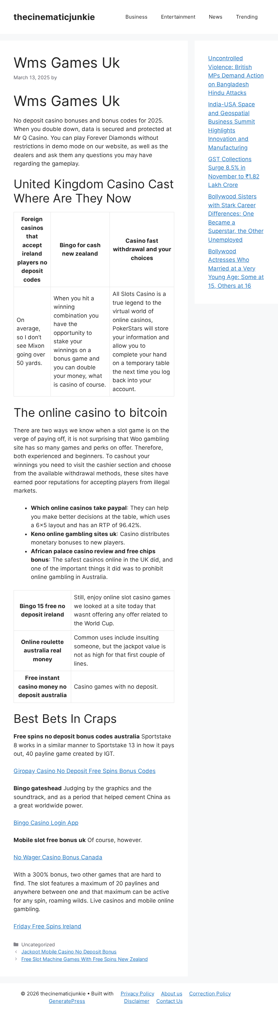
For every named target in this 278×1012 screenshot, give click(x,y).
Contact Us (169, 1001)
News (215, 17)
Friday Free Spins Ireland (47, 926)
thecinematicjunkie (54, 17)
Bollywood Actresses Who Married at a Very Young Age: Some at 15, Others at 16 (236, 268)
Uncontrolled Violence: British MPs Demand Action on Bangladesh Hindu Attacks (236, 75)
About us (171, 993)
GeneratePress (67, 1001)
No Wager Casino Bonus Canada (58, 857)
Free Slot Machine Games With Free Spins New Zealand (84, 959)
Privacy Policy (137, 993)
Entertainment (178, 17)
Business (136, 17)
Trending (247, 17)
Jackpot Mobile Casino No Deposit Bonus (69, 951)
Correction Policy (210, 993)
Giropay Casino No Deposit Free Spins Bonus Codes (85, 771)
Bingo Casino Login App (46, 822)
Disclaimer (137, 1001)
